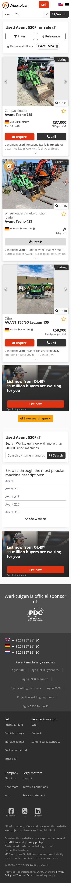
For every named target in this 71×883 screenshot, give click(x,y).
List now (35, 404)
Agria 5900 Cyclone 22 (45, 670)
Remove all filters (21, 46)
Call (53, 137)
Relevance (52, 36)
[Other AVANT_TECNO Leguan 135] (35, 289)
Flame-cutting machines (25, 688)
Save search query (37, 418)
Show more (37, 519)
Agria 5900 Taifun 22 (36, 706)
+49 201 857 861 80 (25, 640)
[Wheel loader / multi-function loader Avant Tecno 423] (35, 184)
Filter (21, 36)
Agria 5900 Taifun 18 (35, 679)
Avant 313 (12, 512)
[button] (67, 4)
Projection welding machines (35, 697)
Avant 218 (12, 497)
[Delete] (46, 14)
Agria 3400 (18, 670)
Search (60, 14)
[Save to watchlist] (63, 111)
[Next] (65, 81)
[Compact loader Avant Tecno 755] (35, 81)
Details (37, 242)
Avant (9, 481)
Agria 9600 (54, 688)
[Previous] (5, 81)
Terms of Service (25, 875)
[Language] (61, 4)
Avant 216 (12, 489)
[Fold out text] (35, 153)
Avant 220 (12, 504)
